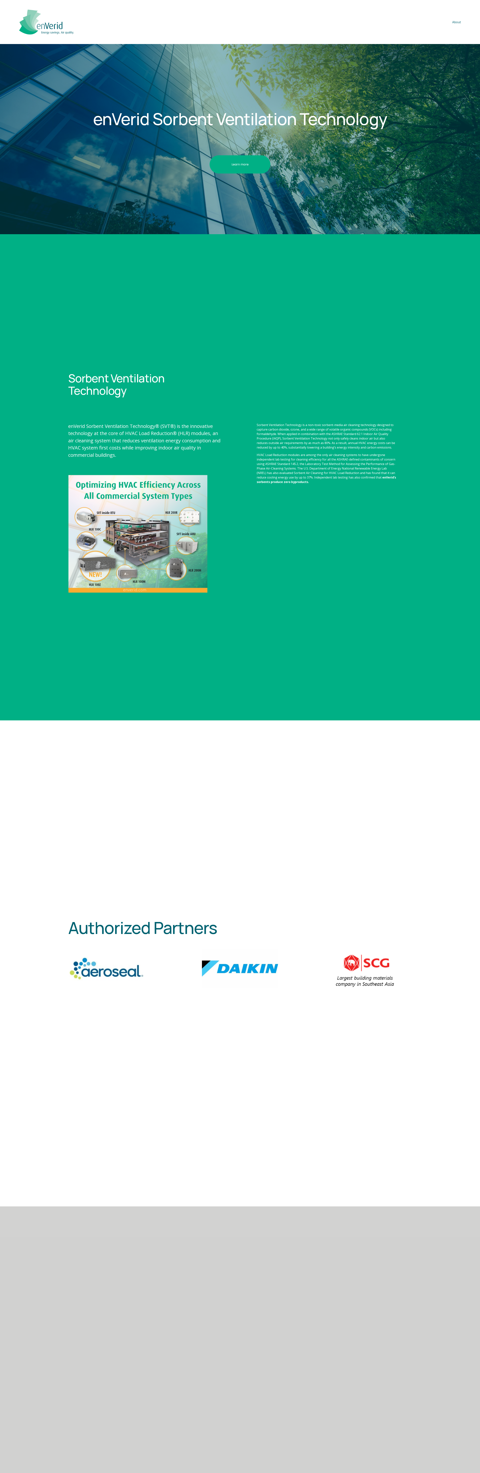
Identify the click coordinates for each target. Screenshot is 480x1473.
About (456, 22)
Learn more (240, 164)
